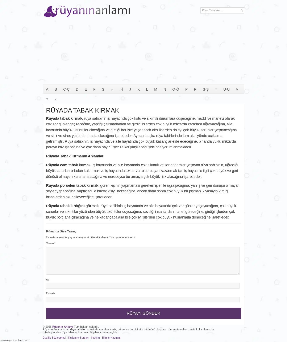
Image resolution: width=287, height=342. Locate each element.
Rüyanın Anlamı (62, 326)
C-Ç (66, 89)
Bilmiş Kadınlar (111, 337)
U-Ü (226, 89)
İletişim (95, 337)
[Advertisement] (143, 52)
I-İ (121, 89)
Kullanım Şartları (78, 337)
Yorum (50, 243)
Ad (47, 279)
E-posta (50, 293)
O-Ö (175, 89)
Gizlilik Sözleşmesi (54, 337)
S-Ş (206, 89)
